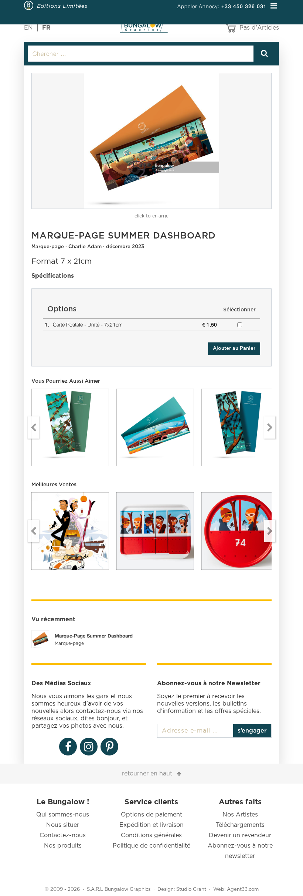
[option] (151, 141)
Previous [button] (33, 427)
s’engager (252, 731)
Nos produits (63, 846)
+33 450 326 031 (244, 6)
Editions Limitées (62, 6)
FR (46, 28)
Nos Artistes (240, 815)
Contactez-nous (63, 835)
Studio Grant (191, 889)
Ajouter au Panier (234, 348)
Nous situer (62, 825)
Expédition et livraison (151, 825)
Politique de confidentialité (151, 846)
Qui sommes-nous (62, 815)
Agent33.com (243, 889)
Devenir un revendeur (240, 835)
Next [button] (269, 427)
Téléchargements (240, 825)
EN (28, 28)
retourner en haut (147, 774)
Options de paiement (151, 815)
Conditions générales (151, 835)
